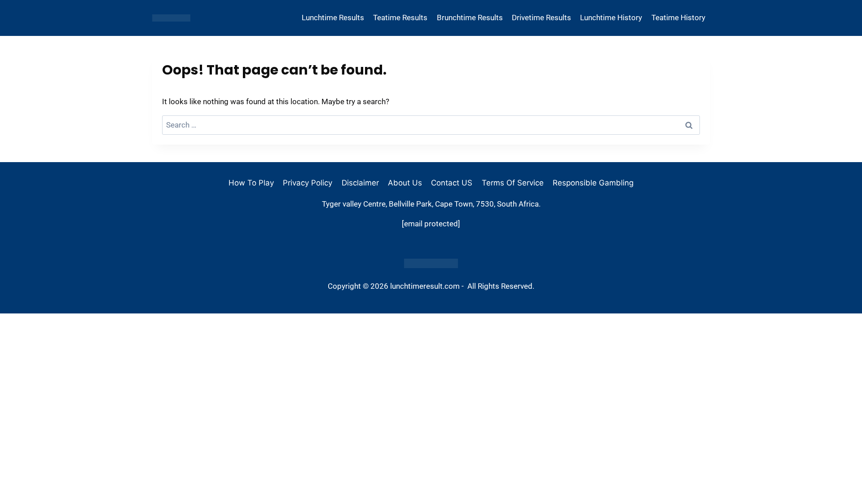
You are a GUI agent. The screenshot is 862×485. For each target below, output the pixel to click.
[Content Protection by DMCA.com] (431, 263)
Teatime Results (400, 17)
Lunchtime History (611, 17)
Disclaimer (360, 182)
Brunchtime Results (470, 17)
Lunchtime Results (333, 17)
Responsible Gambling (593, 182)
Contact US (451, 182)
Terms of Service (513, 182)
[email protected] (431, 223)
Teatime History (678, 17)
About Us (405, 182)
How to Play (251, 182)
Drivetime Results (541, 17)
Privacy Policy (307, 182)
